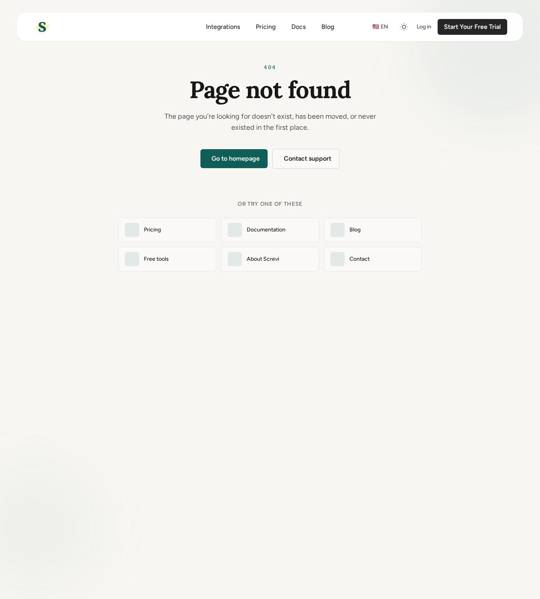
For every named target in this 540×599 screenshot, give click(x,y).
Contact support (307, 158)
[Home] (42, 26)
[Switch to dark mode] (404, 27)
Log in (424, 26)
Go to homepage (235, 158)
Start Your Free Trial (472, 26)
